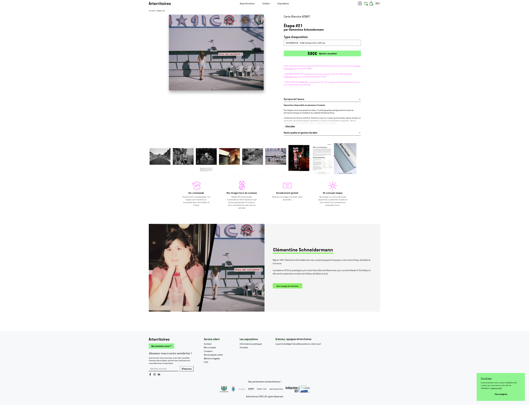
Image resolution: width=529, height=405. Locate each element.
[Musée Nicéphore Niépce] (276, 389)
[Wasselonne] (223, 389)
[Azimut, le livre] (251, 389)
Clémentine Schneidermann (306, 29)
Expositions (283, 3)
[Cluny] (233, 389)
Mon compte (210, 347)
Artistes (266, 3)
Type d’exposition (296, 37)
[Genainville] (241, 389)
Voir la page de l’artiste (287, 286)
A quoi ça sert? (496, 388)
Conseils (244, 347)
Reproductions (247, 3)
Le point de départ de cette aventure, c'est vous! (298, 344)
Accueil (152, 11)
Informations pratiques (251, 344)
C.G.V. (206, 362)
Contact (208, 344)
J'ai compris (500, 394)
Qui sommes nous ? (161, 346)
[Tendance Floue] (261, 389)
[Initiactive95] (298, 389)
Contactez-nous (291, 76)
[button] (365, 3)
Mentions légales (212, 358)
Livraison (208, 351)
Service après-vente (213, 354)
